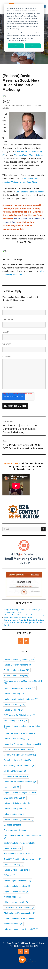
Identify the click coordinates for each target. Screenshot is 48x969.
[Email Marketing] (24, 567)
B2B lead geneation (14, 825)
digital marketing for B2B (16, 891)
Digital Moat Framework (16, 776)
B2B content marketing (16, 676)
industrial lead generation (16, 809)
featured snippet (12, 897)
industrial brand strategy (16, 739)
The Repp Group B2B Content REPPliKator (23, 837)
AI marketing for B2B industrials (19, 766)
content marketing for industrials (19, 843)
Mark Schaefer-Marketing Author (19, 913)
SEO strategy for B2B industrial (19, 715)
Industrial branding (14, 694)
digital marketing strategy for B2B (20, 792)
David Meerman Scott (15, 830)
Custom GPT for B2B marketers (19, 908)
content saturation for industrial (19, 733)
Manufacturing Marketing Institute (30, 192)
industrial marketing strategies (18, 819)
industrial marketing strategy (19, 659)
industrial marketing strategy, (14, 105)
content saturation (13, 924)
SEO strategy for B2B (14, 798)
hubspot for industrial (14, 814)
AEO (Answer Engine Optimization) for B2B (23, 682)
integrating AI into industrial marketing (22, 744)
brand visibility (11, 787)
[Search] (43, 529)
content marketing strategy (17, 886)
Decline (32, 46)
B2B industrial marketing (16, 670)
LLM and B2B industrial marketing (20, 782)
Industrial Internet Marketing (17, 870)
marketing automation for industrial (21, 699)
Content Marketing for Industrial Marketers (22, 727)
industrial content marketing (18, 665)
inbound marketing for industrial (19, 688)
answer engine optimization (17, 881)
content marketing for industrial (19, 918)
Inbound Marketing (13, 864)
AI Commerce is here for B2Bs (18, 854)
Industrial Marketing (14, 704)
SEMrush (9, 875)
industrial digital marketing (17, 803)
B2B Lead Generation (15, 771)
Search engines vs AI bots (17, 760)
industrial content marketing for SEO (21, 929)
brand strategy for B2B (15, 721)
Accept (15, 46)
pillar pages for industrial (16, 902)
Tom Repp (6, 100)
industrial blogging (14, 710)
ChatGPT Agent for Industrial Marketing (22, 859)
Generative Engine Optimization (20, 755)
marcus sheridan (12, 848)
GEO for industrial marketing (18, 749)
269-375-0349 (32, 946)
